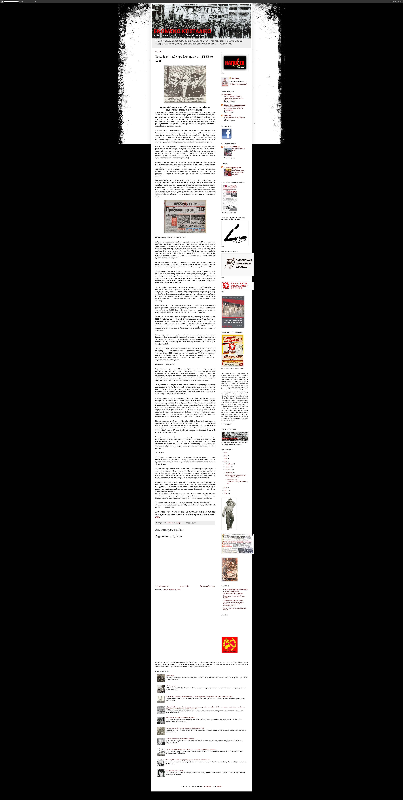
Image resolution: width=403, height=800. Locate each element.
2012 (226, 493)
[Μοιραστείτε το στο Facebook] (193, 523)
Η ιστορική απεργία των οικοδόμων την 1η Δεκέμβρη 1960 (185, 728)
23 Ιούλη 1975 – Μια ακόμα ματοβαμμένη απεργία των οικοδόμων (187, 760)
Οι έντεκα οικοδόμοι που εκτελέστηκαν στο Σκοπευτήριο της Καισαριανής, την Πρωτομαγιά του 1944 (199, 696)
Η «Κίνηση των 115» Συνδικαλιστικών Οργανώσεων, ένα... (236, 481)
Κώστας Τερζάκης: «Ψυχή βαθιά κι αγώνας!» (180, 738)
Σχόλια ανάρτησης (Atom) (172, 589)
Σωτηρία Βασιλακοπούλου (174, 770)
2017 (226, 456)
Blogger (219, 786)
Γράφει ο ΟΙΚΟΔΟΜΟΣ (231, 147)
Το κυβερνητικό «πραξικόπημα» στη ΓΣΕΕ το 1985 (235, 476)
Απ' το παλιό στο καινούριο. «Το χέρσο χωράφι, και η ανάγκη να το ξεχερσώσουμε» (234, 108)
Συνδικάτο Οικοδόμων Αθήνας (233, 593)
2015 (226, 461)
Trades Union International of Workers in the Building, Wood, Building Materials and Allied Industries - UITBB (233, 602)
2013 (226, 490)
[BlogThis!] (189, 523)
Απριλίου (229, 470)
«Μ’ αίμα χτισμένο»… (173, 686)
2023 (226, 453)
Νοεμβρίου (229, 464)
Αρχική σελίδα (184, 586)
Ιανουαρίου (229, 472)
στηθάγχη (227, 115)
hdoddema (207, 786)
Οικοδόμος (235, 78)
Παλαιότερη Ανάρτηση (207, 586)
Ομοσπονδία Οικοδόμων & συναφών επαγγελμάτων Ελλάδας (235, 590)
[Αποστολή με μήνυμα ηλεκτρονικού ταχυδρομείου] (187, 523)
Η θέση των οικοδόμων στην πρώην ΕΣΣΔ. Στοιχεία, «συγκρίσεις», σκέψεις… (191, 749)
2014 (226, 487)
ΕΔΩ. (157, 517)
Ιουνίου (228, 467)
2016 (226, 458)
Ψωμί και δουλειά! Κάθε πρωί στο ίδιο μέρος (180, 717)
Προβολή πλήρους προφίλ (238, 84)
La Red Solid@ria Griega (232, 167)
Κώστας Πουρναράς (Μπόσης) (234, 105)
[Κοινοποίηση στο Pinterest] (195, 523)
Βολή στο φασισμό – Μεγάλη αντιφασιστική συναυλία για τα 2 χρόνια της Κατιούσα (233, 98)
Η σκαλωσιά (170, 675)
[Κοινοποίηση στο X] (191, 523)
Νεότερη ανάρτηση (162, 586)
